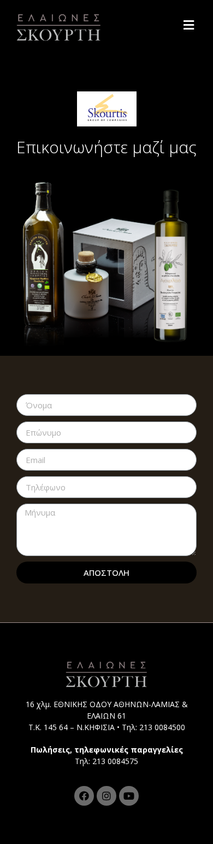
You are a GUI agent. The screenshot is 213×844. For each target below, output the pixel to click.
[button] (190, 25)
